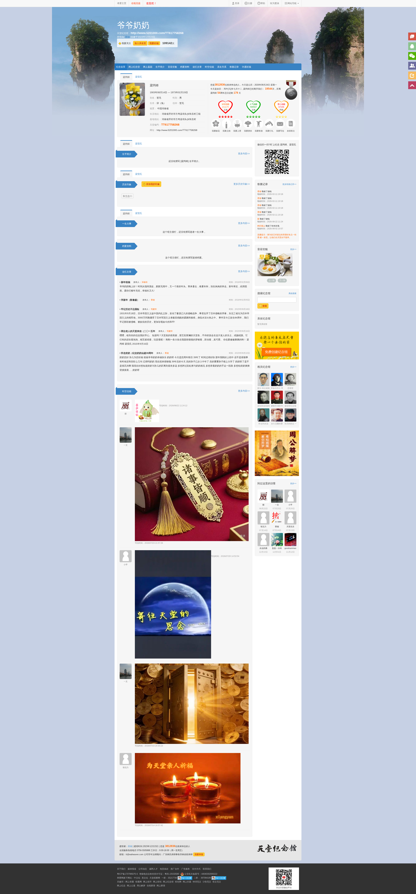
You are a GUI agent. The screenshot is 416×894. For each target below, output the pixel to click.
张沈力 (126, 767)
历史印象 (126, 184)
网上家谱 (161, 885)
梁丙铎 (126, 77)
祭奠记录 (234, 67)
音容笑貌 (172, 67)
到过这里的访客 (266, 492)
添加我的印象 (152, 184)
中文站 (137, 878)
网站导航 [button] (292, 3)
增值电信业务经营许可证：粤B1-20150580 (159, 874)
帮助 (262, 3)
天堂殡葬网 (155, 878)
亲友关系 (221, 67)
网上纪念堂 (134, 67)
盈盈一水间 (277, 557)
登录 (237, 3)
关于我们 (121, 869)
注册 (250, 3)
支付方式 (196, 869)
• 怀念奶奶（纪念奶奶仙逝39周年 (136, 353)
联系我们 (207, 869)
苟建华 (154, 309)
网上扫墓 (187, 882)
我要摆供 (248, 131)
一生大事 (126, 223)
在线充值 (135, 3)
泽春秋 (145, 282)
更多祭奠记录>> (289, 184)
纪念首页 (120, 67)
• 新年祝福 (125, 282)
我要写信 (280, 131)
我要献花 (216, 131)
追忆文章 (197, 67)
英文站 (145, 878)
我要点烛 (226, 131)
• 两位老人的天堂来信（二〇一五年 (137, 331)
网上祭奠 (129, 882)
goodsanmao (290, 557)
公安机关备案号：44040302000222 (200, 874)
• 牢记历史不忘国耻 (129, 309)
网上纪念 (121, 885)
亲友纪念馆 (263, 327)
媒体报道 (132, 869)
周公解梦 (141, 885)
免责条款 (164, 869)
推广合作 (175, 869)
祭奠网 (138, 882)
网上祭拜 (147, 882)
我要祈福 (154, 43)
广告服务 (185, 869)
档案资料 (184, 67)
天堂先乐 (290, 536)
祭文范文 (217, 882)
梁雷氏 (138, 76)
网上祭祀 (157, 882)
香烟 (127, 37)
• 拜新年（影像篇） (129, 300)
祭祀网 (178, 882)
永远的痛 (263, 557)
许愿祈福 (246, 67)
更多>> (293, 249)
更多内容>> (244, 153)
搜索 (264, 315)
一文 (126, 445)
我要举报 (199, 854)
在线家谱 (151, 885)
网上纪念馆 (168, 882)
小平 (126, 565)
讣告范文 (207, 882)
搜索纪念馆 (263, 302)
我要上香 (237, 131)
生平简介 (160, 67)
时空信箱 (209, 67)
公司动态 (142, 869)
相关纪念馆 (263, 376)
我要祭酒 (259, 131)
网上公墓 (131, 885)
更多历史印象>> (242, 184)
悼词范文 (197, 882)
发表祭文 (291, 131)
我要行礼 (269, 131)
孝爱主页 (121, 3)
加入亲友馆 (140, 43)
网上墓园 (147, 67)
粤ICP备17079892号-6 (127, 874)
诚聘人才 (153, 869)
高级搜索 (292, 303)
